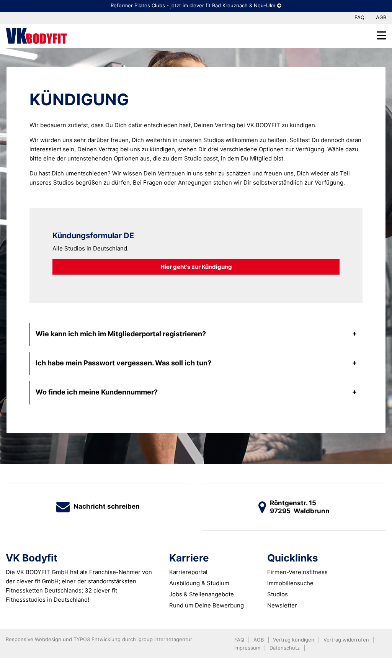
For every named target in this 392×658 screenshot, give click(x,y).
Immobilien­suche (290, 583)
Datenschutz (285, 648)
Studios (277, 594)
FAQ (359, 17)
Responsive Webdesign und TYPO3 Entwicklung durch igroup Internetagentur (99, 639)
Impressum (247, 648)
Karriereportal (188, 572)
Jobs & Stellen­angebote (201, 594)
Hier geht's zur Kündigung (196, 266)
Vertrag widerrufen (346, 640)
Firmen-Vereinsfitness (297, 572)
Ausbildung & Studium (199, 583)
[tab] (196, 334)
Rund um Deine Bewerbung (206, 605)
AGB (381, 17)
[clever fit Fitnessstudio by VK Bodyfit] (36, 35)
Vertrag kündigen (293, 640)
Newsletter (282, 605)
